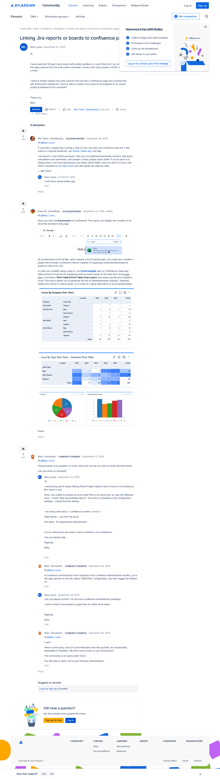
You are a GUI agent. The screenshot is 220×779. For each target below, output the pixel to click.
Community (51, 5)
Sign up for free (53, 720)
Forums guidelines (101, 751)
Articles (80, 16)
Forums (73, 5)
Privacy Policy (170, 761)
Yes (44, 773)
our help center (66, 165)
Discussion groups (56, 16)
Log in (187, 5)
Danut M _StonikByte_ (49, 211)
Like (46, 185)
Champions (119, 5)
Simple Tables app (82, 151)
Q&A (34, 16)
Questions (59, 28)
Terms (185, 761)
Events (103, 5)
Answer (36, 109)
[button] (86, 241)
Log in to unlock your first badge (148, 63)
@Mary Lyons (48, 142)
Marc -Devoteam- (47, 456)
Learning (88, 5)
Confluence (46, 28)
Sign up (202, 5)
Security (198, 761)
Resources (121, 751)
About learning (123, 746)
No (51, 773)
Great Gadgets (88, 271)
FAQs (95, 746)
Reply (41, 191)
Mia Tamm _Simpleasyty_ (87, 109)
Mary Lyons (36, 47)
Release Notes (140, 5)
